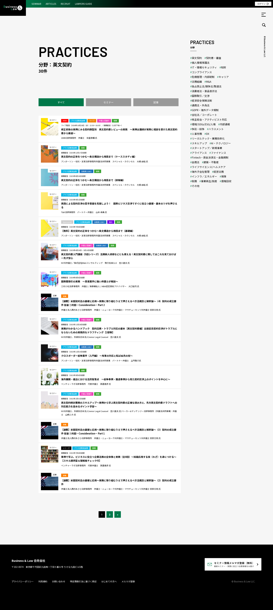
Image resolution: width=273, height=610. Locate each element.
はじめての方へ (109, 581)
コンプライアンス (202, 72)
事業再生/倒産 (209, 181)
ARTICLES (51, 3)
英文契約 (197, 58)
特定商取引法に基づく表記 (83, 581)
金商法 (195, 162)
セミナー (108, 102)
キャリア (224, 77)
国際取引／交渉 (200, 96)
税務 (194, 181)
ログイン (262, 3)
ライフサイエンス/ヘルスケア (209, 167)
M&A (208, 81)
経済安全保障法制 (202, 100)
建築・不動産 (211, 162)
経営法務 (219, 172)
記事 (155, 102)
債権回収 (226, 181)
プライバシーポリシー (23, 581)
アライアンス (199, 153)
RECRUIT (65, 3)
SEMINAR (36, 3)
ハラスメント (216, 129)
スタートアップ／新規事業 (207, 148)
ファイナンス (218, 153)
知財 (223, 67)
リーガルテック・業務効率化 (208, 138)
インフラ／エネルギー (204, 176)
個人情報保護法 (200, 62)
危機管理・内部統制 (203, 77)
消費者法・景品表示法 (204, 91)
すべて (61, 102)
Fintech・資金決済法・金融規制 (210, 157)
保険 (223, 176)
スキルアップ (199, 143)
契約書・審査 (213, 58)
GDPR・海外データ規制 (205, 110)
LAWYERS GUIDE (83, 3)
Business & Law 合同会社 (28, 560)
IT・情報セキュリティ (204, 67)
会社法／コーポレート (204, 115)
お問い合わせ (58, 581)
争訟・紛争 (198, 129)
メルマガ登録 (128, 581)
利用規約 (42, 581)
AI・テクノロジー (221, 143)
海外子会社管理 (200, 172)
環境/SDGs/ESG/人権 (204, 124)
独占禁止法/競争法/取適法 (206, 86)
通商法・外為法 (200, 105)
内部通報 (225, 124)
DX (207, 134)
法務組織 (197, 81)
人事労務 (197, 134)
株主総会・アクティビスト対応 (209, 119)
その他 (195, 186)
